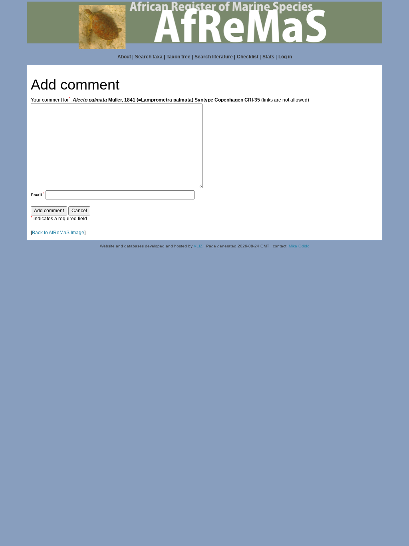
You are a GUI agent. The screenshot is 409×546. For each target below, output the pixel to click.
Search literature (214, 57)
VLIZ (198, 246)
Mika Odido (299, 246)
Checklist (247, 57)
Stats (268, 57)
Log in (285, 57)
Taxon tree (179, 57)
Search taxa (149, 57)
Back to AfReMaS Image (58, 232)
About (124, 57)
